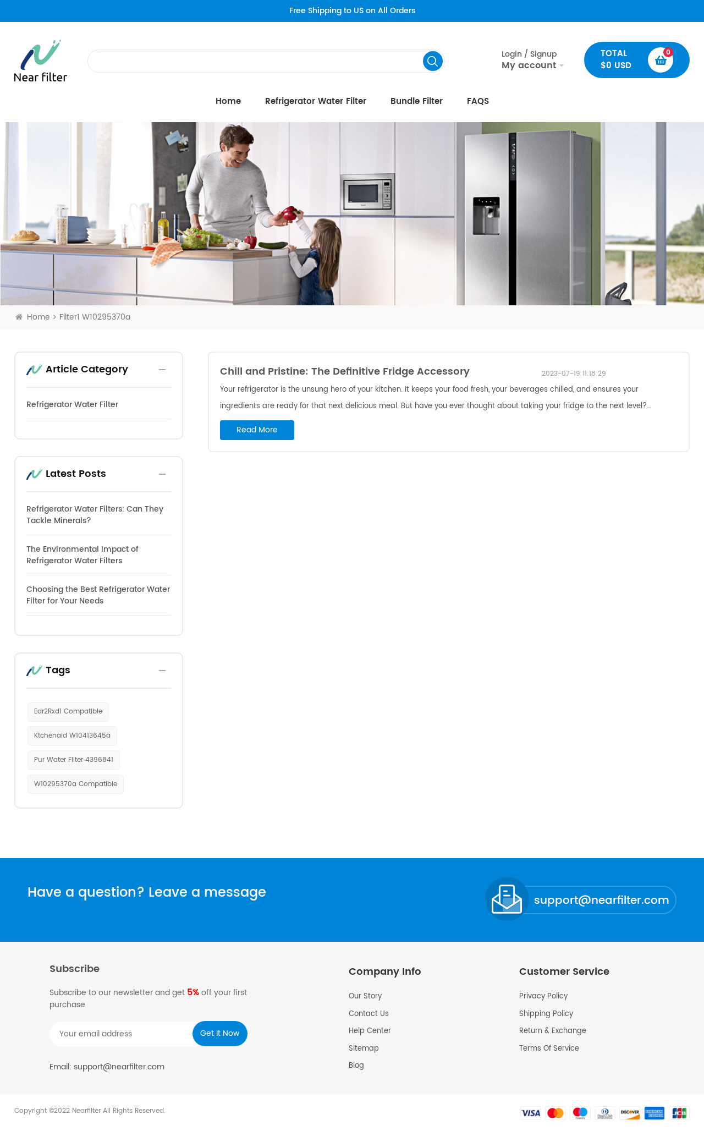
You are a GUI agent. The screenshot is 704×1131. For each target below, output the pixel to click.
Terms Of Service (549, 1049)
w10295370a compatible (75, 784)
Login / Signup (529, 60)
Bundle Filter (417, 101)
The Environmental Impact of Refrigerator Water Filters (82, 555)
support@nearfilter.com (601, 901)
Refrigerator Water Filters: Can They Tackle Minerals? (94, 515)
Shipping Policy (546, 1014)
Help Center (370, 1031)
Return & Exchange (552, 1031)
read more (257, 430)
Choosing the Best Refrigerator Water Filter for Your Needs (98, 595)
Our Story (365, 996)
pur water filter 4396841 (73, 760)
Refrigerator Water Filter (315, 101)
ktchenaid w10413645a (72, 736)
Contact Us (369, 1014)
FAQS (478, 101)
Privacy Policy (543, 996)
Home (228, 101)
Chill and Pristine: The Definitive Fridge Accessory (345, 372)
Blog (356, 1066)
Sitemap (364, 1049)
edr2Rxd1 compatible (68, 711)
